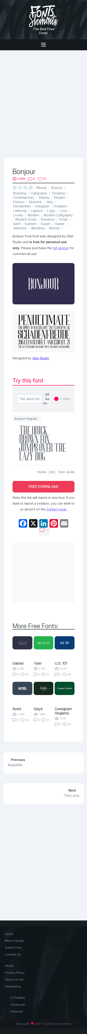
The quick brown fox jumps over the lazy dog (42, 443)
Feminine (35, 202)
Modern (33, 215)
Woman (54, 228)
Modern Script (25, 219)
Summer (30, 224)
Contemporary (23, 197)
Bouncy (56, 188)
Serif (16, 224)
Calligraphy (39, 193)
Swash (45, 224)
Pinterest (16, 1011)
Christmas (59, 193)
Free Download (43, 486)
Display (44, 197)
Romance (48, 219)
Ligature (37, 211)
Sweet (59, 224)
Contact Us (13, 954)
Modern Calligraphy (58, 215)
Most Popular (14, 940)
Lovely (18, 215)
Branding (19, 193)
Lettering (19, 211)
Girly (49, 202)
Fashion (19, 202)
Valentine (20, 228)
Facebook (17, 1004)
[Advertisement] (43, 103)
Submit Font (13, 947)
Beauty (42, 188)
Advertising (13, 986)
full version (61, 248)
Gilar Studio (40, 358)
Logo (51, 211)
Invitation (60, 206)
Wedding (37, 228)
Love (63, 211)
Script (63, 219)
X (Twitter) (17, 997)
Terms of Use (14, 979)
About (9, 965)
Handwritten (22, 206)
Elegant (59, 197)
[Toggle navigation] (43, 45)
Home (9, 934)
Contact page (56, 509)
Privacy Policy (15, 972)
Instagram (42, 206)
